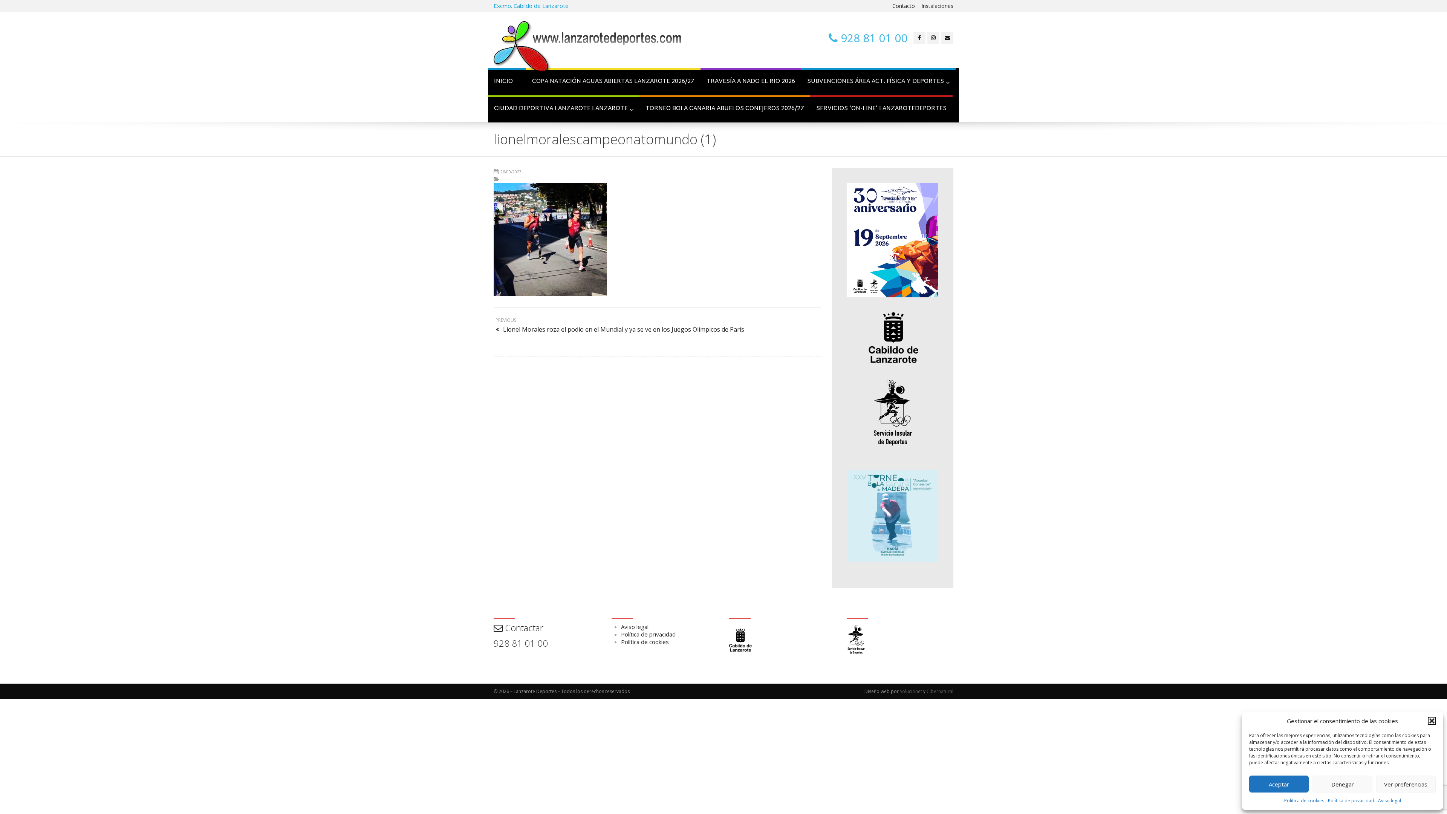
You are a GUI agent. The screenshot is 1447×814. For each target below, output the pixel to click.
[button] (1432, 721)
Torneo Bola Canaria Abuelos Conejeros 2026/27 (724, 108)
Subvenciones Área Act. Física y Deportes (875, 81)
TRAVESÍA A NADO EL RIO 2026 (751, 81)
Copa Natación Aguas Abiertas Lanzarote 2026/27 (613, 81)
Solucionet (911, 691)
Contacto (903, 5)
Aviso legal (1389, 800)
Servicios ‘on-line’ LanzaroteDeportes (881, 108)
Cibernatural (940, 691)
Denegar (1342, 784)
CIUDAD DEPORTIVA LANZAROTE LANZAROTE (561, 108)
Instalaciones (937, 5)
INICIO (503, 81)
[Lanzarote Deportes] (588, 47)
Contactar (523, 627)
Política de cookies (1304, 800)
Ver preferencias (1405, 784)
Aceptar (1279, 784)
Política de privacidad (1351, 800)
